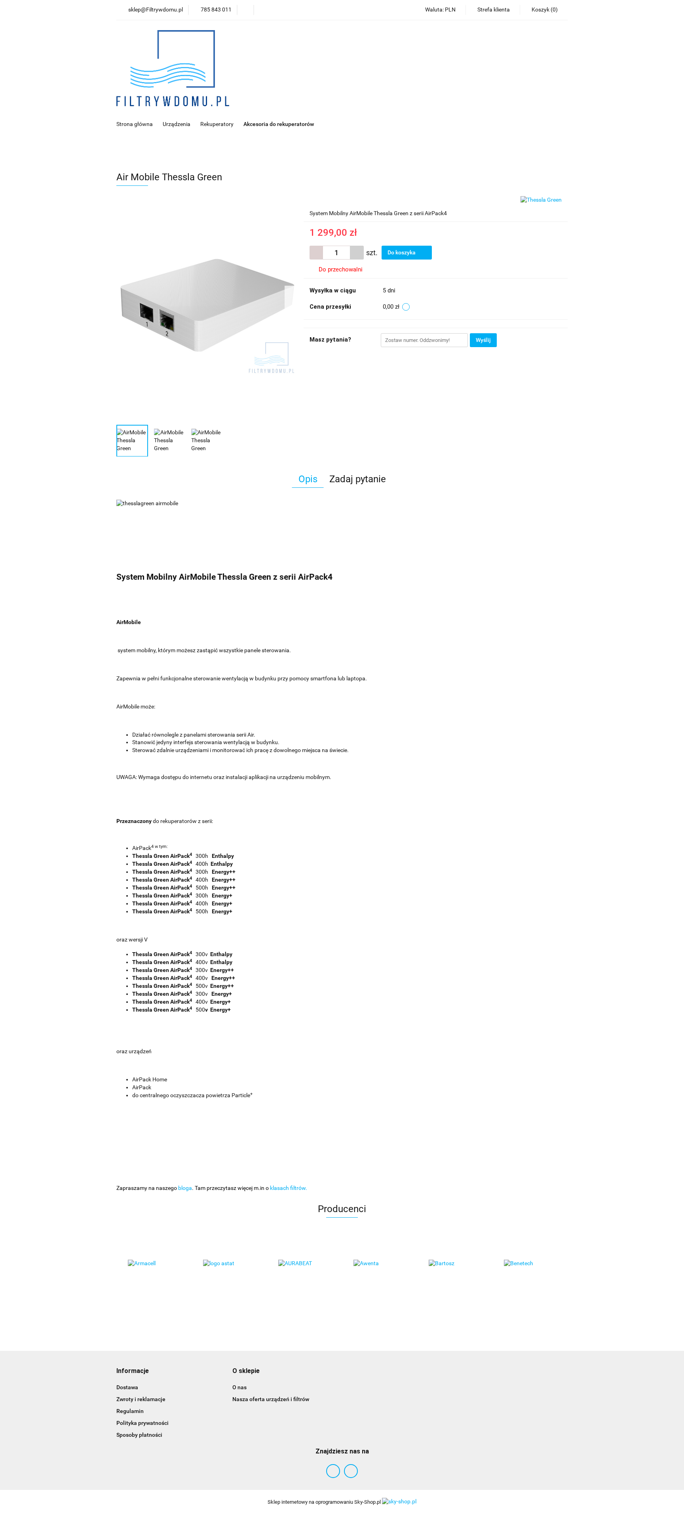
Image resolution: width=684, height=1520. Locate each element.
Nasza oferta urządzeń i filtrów (270, 1399)
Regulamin (130, 1411)
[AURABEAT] (304, 1263)
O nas (239, 1387)
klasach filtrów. (288, 1188)
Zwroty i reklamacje (140, 1399)
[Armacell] (154, 1263)
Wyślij (483, 340)
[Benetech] (530, 1263)
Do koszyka (402, 252)
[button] (132, 1371)
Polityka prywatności (142, 1423)
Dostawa (127, 1387)
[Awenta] (379, 1263)
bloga (185, 1188)
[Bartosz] (454, 1263)
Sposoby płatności (139, 1435)
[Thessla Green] (541, 200)
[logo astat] (229, 1263)
